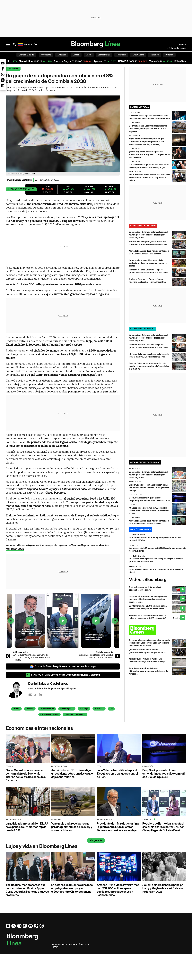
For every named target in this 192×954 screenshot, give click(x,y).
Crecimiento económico (49, 714)
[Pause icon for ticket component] (7, 61)
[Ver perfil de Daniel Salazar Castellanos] (17, 689)
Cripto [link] (88, 55)
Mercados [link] (62, 55)
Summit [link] (76, 55)
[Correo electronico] (30, 694)
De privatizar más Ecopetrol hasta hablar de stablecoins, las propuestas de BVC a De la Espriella (148, 129)
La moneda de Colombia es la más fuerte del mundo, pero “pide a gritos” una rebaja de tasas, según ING (32, 657)
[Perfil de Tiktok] (36, 926)
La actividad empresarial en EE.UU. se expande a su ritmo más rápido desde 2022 (27, 827)
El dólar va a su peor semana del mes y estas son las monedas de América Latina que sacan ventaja (149, 488)
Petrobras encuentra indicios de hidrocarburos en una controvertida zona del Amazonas (148, 671)
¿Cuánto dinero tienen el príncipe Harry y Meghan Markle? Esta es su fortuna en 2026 (163, 888)
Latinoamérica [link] (104, 55)
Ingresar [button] (182, 44)
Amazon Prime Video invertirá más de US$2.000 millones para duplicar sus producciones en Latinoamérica (118, 890)
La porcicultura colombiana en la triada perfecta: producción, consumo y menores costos (148, 263)
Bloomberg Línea (66, 709)
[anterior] (8, 656)
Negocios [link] (155, 55)
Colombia (13, 69)
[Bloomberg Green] (157, 629)
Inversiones (99, 709)
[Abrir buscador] (14, 44)
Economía (29, 709)
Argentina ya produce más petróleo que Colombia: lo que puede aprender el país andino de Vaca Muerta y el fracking (146, 142)
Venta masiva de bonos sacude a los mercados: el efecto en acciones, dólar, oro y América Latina (149, 178)
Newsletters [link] (46, 55)
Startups (16, 709)
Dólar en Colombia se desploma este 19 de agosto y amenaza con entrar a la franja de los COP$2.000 (149, 366)
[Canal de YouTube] (19, 926)
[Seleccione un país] (36, 44)
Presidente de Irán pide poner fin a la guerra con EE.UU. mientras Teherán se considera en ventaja (118, 827)
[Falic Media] (169, 48)
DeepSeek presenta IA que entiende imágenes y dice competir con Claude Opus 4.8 (164, 774)
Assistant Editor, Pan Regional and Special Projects (52, 688)
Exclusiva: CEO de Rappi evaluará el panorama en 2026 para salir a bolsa (59, 284)
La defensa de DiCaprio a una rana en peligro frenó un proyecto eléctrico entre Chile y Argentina (72, 888)
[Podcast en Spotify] (41, 926)
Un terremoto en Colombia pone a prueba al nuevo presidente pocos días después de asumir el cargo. (148, 599)
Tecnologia (84, 709)
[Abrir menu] (8, 44)
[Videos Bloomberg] (157, 579)
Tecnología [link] (121, 55)
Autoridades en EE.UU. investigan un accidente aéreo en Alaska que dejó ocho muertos (72, 774)
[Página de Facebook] (8, 926)
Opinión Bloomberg (140, 529)
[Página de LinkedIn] (30, 926)
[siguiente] (117, 656)
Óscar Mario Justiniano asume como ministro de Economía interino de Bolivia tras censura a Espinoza (26, 775)
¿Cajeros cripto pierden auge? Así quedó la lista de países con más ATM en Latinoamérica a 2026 (149, 511)
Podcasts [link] (169, 55)
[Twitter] (35, 694)
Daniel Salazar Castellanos (20, 180)
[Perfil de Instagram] (25, 926)
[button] (3, 63)
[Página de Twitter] (13, 926)
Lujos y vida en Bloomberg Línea (41, 846)
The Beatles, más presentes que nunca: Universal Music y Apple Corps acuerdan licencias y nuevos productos (27, 890)
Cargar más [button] (96, 840)
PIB (111, 709)
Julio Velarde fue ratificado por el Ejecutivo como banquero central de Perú (96, 656)
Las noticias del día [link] (26, 55)
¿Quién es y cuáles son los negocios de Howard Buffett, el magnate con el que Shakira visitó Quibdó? (149, 155)
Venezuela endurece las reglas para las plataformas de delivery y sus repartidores (71, 827)
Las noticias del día (47, 709)
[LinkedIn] (40, 694)
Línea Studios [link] (138, 55)
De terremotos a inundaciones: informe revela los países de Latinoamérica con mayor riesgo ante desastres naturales (149, 643)
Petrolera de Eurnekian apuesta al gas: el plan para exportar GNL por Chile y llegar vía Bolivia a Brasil (163, 827)
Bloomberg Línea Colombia (75, 714)
